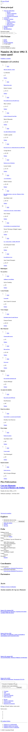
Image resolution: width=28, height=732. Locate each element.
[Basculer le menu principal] (1, 4)
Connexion (6, 17)
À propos (11, 19)
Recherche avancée (8, 26)
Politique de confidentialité (10, 724)
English (5, 27)
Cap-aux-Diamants (8, 42)
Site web (6, 525)
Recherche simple (5, 31)
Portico (10, 536)
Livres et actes (10, 15)
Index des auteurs (8, 523)
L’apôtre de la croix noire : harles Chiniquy (12, 210)
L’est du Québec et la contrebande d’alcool (12, 226)
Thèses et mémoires (11, 13)
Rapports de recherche (12, 16)
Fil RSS (6, 524)
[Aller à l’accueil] (5, 1)
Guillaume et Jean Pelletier (9, 279)
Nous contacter (7, 696)
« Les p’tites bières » (7, 178)
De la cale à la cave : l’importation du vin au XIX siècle (14, 147)
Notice (5, 78)
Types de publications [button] (9, 10)
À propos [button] (6, 19)
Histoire (6, 557)
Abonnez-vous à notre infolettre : (10, 686)
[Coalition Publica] (5, 721)
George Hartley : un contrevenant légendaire (12, 416)
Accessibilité (7, 694)
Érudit (8, 20)
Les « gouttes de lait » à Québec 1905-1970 (12, 241)
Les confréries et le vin (8, 257)
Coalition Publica (11, 22)
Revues (8, 12)
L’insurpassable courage (8, 336)
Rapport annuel (10, 24)
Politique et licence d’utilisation (8, 586)
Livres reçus (6, 362)
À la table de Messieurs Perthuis (10, 131)
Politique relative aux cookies (11, 726)
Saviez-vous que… (7, 470)
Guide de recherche (8, 695)
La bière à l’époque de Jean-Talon (10, 116)
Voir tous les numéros (6, 513)
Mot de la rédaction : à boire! (9, 69)
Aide (5, 692)
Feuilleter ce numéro (6, 58)
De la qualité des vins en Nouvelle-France (11, 100)
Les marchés (6, 298)
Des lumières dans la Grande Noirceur (11, 317)
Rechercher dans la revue (10, 520)
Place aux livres (7, 349)
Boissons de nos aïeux (8, 85)
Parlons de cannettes (7, 435)
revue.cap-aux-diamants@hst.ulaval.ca (13, 568)
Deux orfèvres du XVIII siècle (9, 397)
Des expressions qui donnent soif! (10, 378)
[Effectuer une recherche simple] (16, 33)
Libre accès (9, 23)
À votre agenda (7, 451)
